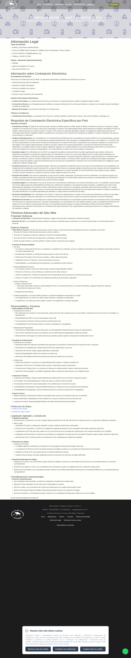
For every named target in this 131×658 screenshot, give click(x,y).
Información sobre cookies (21, 412)
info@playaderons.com (79, 510)
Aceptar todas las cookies (92, 649)
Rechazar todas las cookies (38, 649)
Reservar (114, 4)
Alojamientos (48, 4)
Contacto (90, 4)
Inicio (39, 4)
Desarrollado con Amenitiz (65, 525)
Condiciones (59, 4)
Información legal (55, 520)
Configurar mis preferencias (65, 649)
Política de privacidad (19, 409)
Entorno (68, 4)
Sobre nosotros (79, 4)
